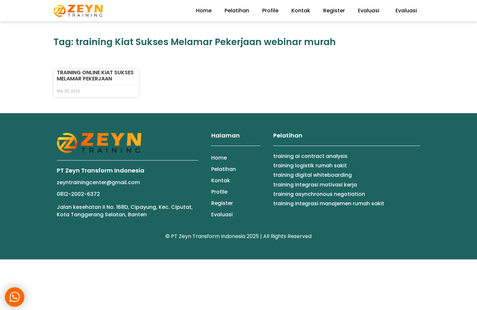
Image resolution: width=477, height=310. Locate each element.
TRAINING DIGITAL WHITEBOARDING (312, 175)
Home (204, 10)
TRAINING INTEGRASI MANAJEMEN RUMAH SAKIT (328, 203)
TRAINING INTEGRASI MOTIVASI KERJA (315, 184)
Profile (270, 10)
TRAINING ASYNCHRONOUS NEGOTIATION (319, 194)
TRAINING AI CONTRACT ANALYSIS (310, 156)
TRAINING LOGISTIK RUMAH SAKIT (310, 165)
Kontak (300, 10)
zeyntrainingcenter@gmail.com (98, 182)
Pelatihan (237, 10)
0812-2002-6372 (78, 194)
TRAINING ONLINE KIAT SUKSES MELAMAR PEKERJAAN (95, 75)
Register (334, 10)
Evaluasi (368, 10)
